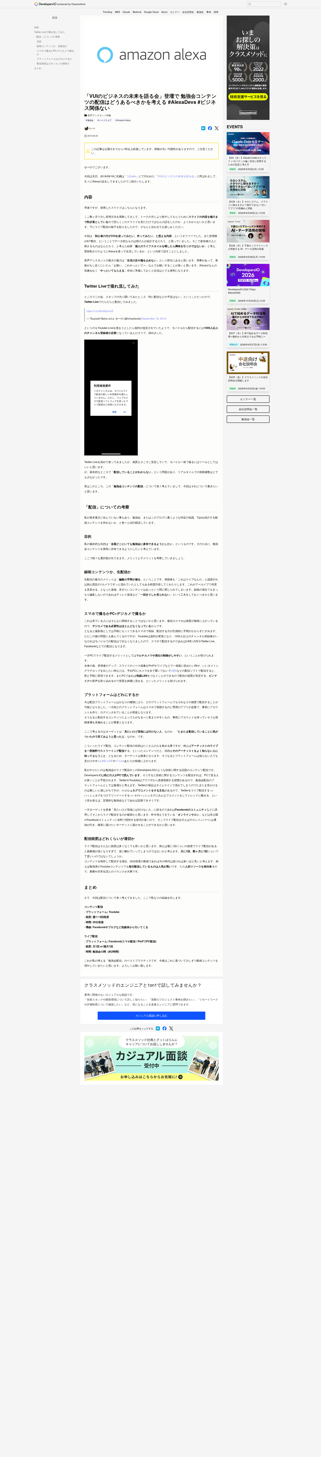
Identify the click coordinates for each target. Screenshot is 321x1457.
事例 (208, 12)
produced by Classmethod (71, 4)
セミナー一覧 (248, 399)
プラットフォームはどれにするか (54, 58)
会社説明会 (188, 12)
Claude (126, 12)
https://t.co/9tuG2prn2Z (100, 311)
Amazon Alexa (123, 120)
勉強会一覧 (248, 419)
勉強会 (200, 12)
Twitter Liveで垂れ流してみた (49, 32)
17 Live (120, 761)
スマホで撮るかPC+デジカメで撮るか (55, 52)
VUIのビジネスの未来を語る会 (175, 176)
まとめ (37, 68)
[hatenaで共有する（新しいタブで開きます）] (203, 128)
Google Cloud (151, 12)
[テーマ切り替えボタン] (286, 4)
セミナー (175, 12)
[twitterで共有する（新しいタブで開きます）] (217, 128)
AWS (117, 12)
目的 (39, 41)
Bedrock (137, 12)
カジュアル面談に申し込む (151, 1015)
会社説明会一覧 (248, 409)
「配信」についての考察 (47, 36)
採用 (216, 12)
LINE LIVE (106, 761)
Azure (164, 12)
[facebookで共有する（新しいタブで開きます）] (210, 128)
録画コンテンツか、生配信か (52, 46)
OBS (174, 670)
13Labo (131, 176)
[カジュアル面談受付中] (151, 1058)
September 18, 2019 (154, 318)
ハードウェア (105, 120)
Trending (107, 12)
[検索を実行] (249, 4)
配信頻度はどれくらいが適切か (53, 63)
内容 (36, 27)
